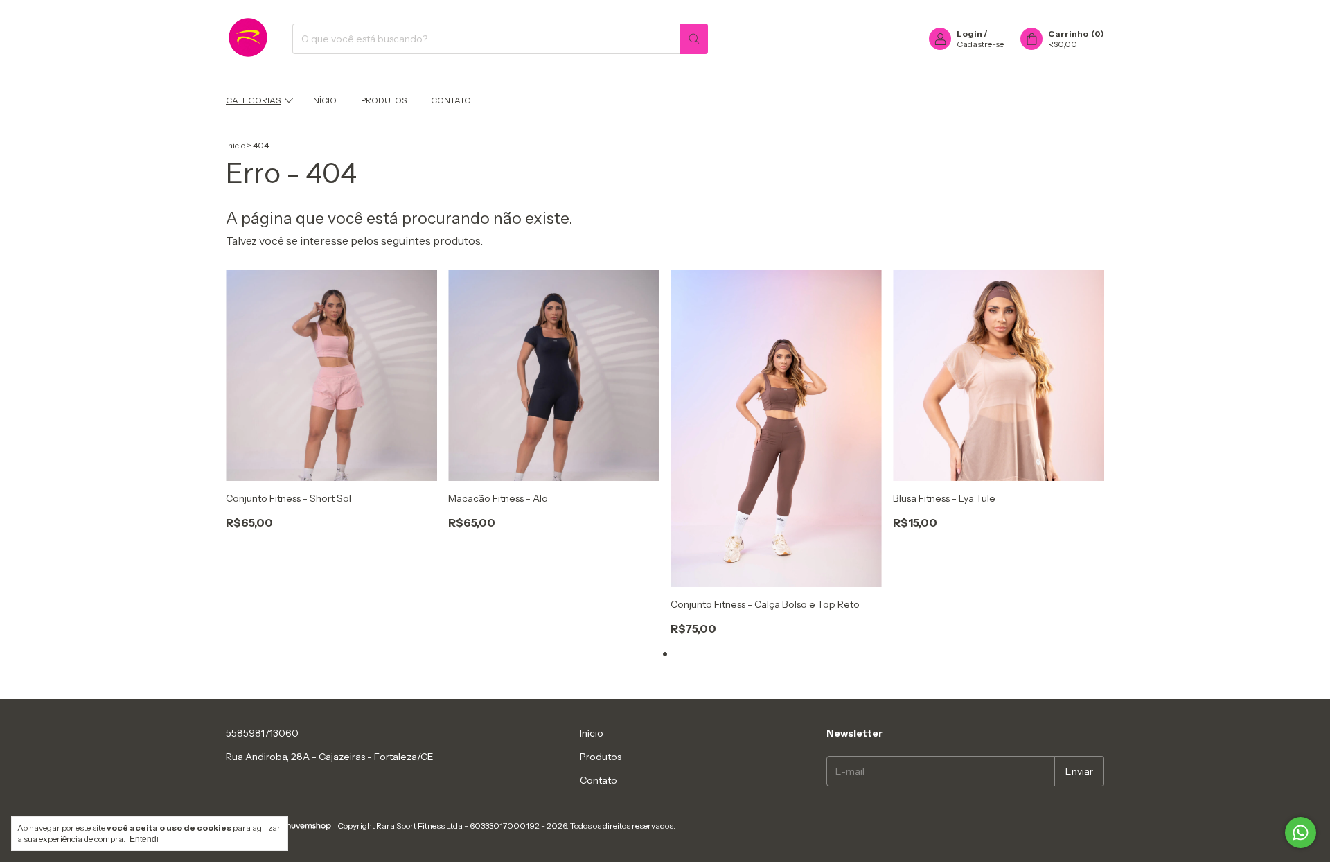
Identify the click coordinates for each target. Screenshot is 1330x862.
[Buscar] (694, 39)
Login (969, 33)
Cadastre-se (980, 44)
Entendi (144, 839)
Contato (451, 100)
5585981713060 (262, 733)
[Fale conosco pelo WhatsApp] (1300, 832)
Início (324, 100)
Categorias (253, 100)
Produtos (384, 100)
